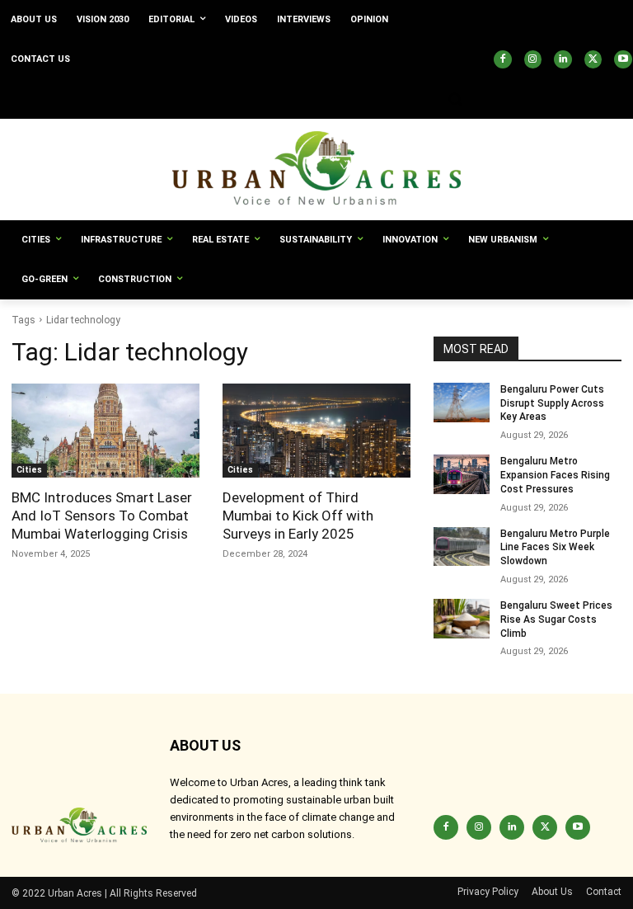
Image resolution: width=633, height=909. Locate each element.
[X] (593, 59)
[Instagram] (533, 59)
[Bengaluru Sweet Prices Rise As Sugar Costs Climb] (462, 618)
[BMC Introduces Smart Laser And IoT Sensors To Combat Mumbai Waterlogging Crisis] (105, 431)
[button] (454, 99)
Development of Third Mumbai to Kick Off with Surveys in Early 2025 (298, 515)
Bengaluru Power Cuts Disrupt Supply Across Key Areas (552, 403)
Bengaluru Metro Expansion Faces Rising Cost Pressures (555, 475)
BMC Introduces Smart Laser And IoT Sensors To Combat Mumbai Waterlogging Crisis (102, 515)
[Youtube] (623, 59)
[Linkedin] (563, 59)
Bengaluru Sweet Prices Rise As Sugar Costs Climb (556, 619)
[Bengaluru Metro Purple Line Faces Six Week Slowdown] (462, 547)
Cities (29, 469)
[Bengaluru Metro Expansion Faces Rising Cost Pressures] (462, 474)
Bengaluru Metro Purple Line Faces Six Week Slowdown (555, 548)
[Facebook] (503, 59)
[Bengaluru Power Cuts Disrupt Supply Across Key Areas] (462, 402)
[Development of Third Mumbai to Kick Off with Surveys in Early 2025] (316, 431)
